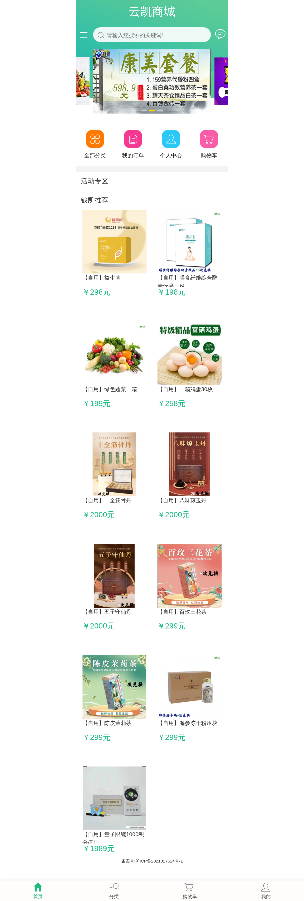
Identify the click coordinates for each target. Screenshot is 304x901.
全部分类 (95, 155)
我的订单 (133, 155)
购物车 (209, 155)
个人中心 (171, 155)
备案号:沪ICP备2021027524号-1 (152, 861)
